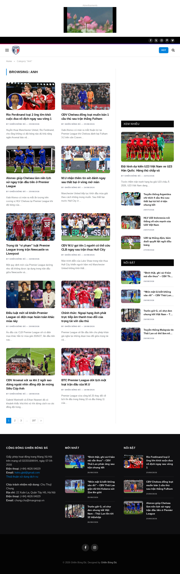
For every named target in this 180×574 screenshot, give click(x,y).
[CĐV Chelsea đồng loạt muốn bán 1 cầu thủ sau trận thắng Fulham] (85, 96)
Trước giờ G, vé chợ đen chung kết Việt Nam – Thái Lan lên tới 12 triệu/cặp (159, 312)
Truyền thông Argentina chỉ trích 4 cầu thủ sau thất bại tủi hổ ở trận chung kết (157, 199)
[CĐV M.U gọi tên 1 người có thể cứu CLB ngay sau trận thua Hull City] (85, 227)
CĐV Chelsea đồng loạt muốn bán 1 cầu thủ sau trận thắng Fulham (85, 116)
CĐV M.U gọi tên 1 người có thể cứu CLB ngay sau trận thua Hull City (85, 247)
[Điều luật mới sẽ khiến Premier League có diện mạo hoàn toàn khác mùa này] (30, 294)
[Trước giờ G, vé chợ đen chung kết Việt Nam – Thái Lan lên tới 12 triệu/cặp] (130, 315)
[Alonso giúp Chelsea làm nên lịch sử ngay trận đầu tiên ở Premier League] (30, 159)
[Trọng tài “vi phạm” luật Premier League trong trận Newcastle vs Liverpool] (30, 227)
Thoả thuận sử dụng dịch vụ (22, 476)
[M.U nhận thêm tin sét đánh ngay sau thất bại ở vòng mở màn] (85, 159)
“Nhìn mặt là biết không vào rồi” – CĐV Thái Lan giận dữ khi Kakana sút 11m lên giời (157, 293)
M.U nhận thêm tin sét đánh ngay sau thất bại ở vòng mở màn (83, 180)
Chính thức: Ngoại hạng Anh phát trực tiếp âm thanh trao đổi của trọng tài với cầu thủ (83, 317)
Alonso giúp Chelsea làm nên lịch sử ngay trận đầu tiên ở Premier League (28, 182)
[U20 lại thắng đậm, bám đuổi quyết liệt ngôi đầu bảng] (130, 242)
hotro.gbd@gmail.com (27, 472)
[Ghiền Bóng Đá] (15, 50)
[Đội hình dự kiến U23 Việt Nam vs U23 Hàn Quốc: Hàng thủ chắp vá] (147, 147)
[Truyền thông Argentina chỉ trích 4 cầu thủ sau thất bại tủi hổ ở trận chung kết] (130, 198)
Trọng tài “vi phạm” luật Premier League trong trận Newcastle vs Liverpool (28, 249)
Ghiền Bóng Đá (17, 124)
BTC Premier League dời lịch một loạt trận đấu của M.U (83, 382)
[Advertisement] (147, 91)
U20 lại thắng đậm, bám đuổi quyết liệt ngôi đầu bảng (157, 241)
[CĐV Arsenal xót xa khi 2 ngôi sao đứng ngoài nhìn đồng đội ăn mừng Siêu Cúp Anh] (30, 361)
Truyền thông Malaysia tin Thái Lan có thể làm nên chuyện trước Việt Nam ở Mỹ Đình (159, 331)
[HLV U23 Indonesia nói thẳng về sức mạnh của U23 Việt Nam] (130, 222)
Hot (163, 50)
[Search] (173, 50)
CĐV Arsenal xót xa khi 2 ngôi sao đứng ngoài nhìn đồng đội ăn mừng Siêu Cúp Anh (30, 384)
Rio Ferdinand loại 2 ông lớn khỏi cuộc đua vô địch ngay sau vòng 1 (29, 116)
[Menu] (7, 50)
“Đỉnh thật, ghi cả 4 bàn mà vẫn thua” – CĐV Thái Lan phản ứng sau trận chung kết (158, 274)
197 (34, 420)
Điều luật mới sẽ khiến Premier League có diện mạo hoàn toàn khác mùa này (30, 317)
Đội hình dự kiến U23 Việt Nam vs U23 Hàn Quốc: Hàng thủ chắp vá (146, 168)
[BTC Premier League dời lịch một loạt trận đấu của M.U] (85, 361)
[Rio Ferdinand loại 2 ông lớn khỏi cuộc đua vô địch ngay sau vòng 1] (30, 96)
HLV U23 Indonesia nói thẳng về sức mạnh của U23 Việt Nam (157, 221)
